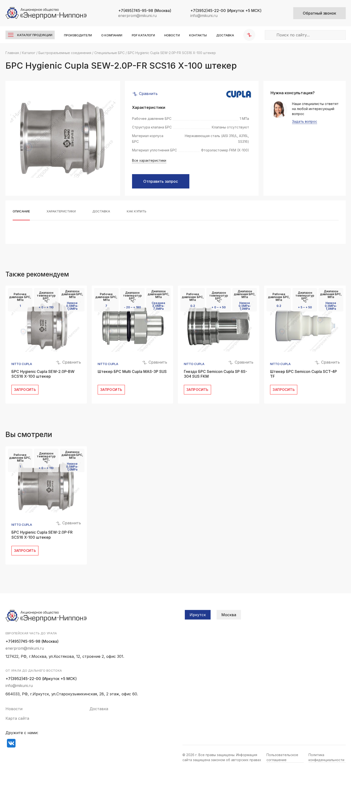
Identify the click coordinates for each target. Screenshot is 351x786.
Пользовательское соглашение (282, 757)
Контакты (198, 35)
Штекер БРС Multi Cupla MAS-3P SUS (132, 371)
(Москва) (144, 10)
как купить (136, 211)
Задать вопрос (304, 121)
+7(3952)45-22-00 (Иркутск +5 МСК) (41, 678)
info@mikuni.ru (204, 15)
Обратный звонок (319, 13)
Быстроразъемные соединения (64, 53)
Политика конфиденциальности (326, 757)
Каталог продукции (34, 35)
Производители (78, 35)
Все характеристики (149, 160)
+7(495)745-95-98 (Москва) (31, 641)
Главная (12, 53)
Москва (228, 614)
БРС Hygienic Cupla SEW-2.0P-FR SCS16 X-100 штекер (42, 535)
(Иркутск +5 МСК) (225, 10)
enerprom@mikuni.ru (137, 15)
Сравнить (148, 93)
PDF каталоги (143, 35)
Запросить (25, 389)
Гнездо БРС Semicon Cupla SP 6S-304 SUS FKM (215, 374)
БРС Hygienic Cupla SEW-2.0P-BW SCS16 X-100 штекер (42, 374)
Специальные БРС (109, 53)
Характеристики (61, 211)
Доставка (225, 35)
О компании (111, 35)
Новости (172, 35)
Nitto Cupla (21, 363)
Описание (21, 211)
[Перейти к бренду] (238, 94)
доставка (101, 211)
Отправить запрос (160, 181)
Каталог (28, 53)
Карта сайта (17, 718)
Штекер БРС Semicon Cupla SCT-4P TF (303, 374)
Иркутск (198, 614)
